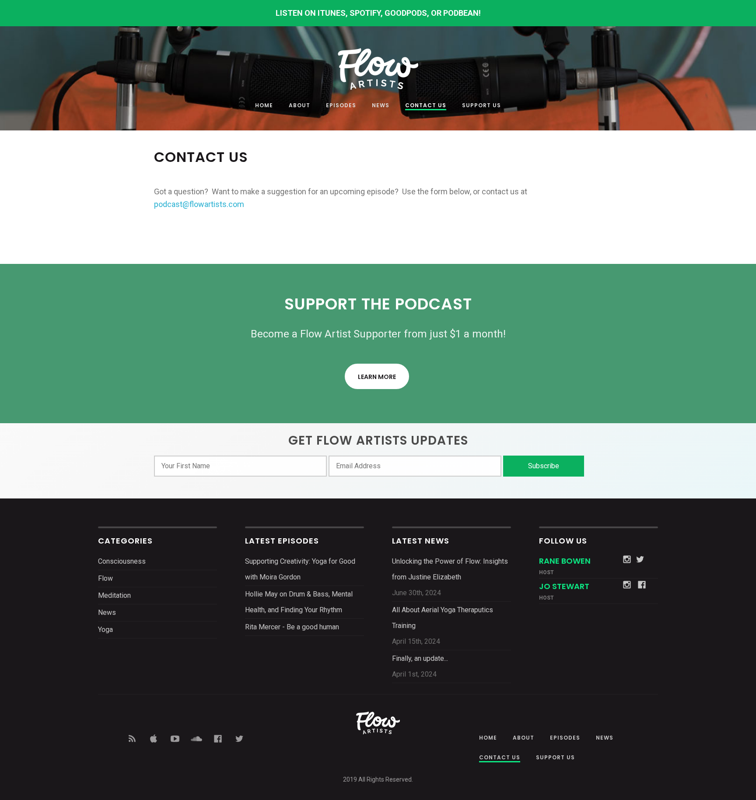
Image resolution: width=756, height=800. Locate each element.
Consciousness (122, 561)
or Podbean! (456, 13)
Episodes (341, 106)
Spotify (365, 13)
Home (264, 106)
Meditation (114, 595)
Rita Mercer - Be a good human (292, 627)
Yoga (105, 629)
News (380, 106)
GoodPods (406, 13)
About (299, 106)
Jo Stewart (564, 586)
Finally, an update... (420, 658)
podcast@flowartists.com (199, 204)
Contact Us (425, 106)
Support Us (481, 106)
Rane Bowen (565, 560)
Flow (105, 578)
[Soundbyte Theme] (378, 64)
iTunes (332, 13)
